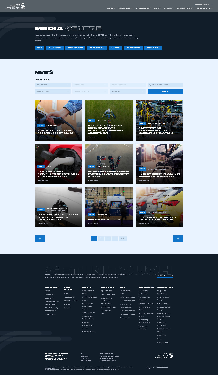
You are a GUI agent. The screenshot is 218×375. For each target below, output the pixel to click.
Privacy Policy (163, 303)
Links (159, 339)
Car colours (125, 318)
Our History (49, 294)
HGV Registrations (127, 311)
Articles (67, 304)
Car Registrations (127, 297)
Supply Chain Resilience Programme (106, 301)
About (47, 291)
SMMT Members (108, 294)
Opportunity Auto (108, 307)
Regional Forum (88, 331)
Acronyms (161, 335)
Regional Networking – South (87, 325)
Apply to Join (106, 291)
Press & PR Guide (71, 301)
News (66, 293)
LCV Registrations (127, 301)
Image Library (69, 297)
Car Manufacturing (127, 314)
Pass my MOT (163, 342)
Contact (67, 308)
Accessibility (50, 314)
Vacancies (49, 298)
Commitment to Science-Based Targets (164, 316)
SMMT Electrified (89, 297)
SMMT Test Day (89, 312)
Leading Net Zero (146, 303)
